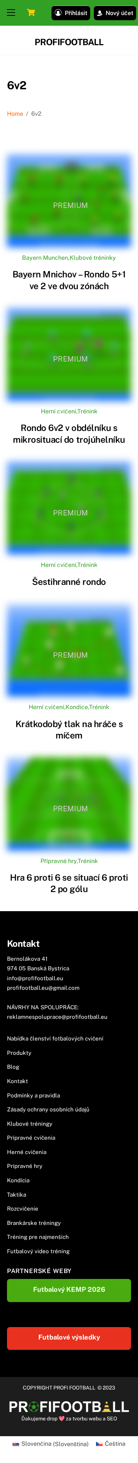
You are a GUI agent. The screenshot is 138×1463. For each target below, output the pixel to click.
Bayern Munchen (45, 257)
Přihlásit (76, 13)
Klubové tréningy (29, 1124)
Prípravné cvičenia (31, 1138)
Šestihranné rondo (69, 581)
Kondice (77, 707)
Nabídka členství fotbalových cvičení (55, 1038)
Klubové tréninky (93, 257)
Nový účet (119, 13)
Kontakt (17, 1081)
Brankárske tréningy (34, 1223)
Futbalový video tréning (38, 1251)
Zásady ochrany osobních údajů (48, 1109)
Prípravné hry (24, 1166)
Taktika (16, 1194)
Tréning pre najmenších (38, 1237)
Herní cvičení (58, 411)
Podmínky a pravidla (33, 1095)
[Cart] (31, 12)
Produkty (19, 1053)
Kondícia (18, 1180)
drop (53, 1418)
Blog (13, 1067)
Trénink (87, 411)
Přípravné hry (58, 861)
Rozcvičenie (22, 1208)
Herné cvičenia (26, 1152)
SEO (112, 1418)
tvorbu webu (87, 1418)
